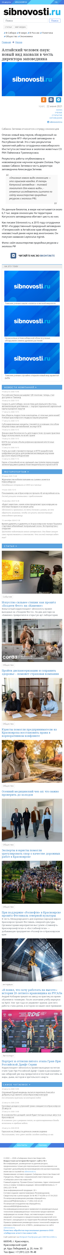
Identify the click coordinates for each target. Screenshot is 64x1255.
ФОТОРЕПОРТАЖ (16, 471)
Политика (47, 32)
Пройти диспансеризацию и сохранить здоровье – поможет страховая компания (30, 672)
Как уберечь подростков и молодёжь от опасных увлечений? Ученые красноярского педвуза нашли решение (31, 416)
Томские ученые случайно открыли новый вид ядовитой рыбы (32, 376)
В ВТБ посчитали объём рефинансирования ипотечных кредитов (28, 443)
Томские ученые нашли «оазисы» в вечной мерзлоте (30, 303)
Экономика (26, 36)
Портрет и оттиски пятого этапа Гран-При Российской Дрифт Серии (31, 1062)
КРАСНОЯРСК (21, 2)
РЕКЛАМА (43, 1145)
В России (34, 32)
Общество (11, 36)
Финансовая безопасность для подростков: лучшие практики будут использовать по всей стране (31, 434)
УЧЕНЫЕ (58, 112)
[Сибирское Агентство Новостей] (32, 11)
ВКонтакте (47, 255)
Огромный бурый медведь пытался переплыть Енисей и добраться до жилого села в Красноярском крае (28, 1093)
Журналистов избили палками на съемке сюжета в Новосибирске (26, 480)
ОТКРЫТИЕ (57, 115)
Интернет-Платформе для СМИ (32, 1237)
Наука (18, 42)
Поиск (54, 20)
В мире (23, 32)
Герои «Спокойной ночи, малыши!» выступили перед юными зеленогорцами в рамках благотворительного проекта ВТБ (30, 463)
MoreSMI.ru (52, 1237)
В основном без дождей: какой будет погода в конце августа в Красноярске (31, 1116)
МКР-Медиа (20, 27)
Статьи (8, 27)
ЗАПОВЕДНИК (55, 118)
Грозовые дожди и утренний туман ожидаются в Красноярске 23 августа (31, 1107)
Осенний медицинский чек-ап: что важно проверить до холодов (30, 793)
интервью (8, 984)
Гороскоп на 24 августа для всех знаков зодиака (24, 1131)
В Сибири (11, 32)
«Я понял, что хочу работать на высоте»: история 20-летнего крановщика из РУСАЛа (32, 991)
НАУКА (59, 110)
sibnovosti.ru (30, 1171)
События (7, 596)
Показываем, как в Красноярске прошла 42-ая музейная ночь (31, 493)
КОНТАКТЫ (22, 1145)
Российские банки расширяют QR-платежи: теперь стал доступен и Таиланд (28, 396)
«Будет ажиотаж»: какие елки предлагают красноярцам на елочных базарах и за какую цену (29, 505)
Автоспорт (8, 1055)
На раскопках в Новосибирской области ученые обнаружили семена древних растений (27, 339)
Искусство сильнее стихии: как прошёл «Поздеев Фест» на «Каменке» (29, 604)
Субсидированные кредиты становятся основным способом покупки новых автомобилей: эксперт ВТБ (30, 425)
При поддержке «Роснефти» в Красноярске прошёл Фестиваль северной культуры (31, 914)
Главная (6, 42)
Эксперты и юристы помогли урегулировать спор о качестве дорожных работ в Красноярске (31, 853)
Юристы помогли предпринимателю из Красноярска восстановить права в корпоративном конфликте (29, 733)
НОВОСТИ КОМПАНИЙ (20, 387)
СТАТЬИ (10, 545)
